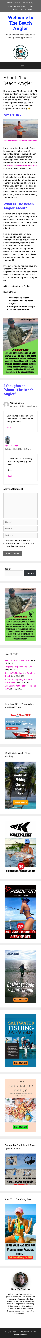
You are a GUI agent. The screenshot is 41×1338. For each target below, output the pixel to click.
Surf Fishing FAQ (27, 9)
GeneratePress (20, 1334)
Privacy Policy (28, 3)
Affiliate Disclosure (13, 3)
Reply (9, 427)
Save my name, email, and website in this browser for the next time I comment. (20, 543)
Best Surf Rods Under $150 (17, 660)
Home (31, 6)
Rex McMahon (11, 446)
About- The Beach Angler (17, 6)
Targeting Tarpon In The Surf (18, 667)
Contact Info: (13, 9)
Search (8, 569)
